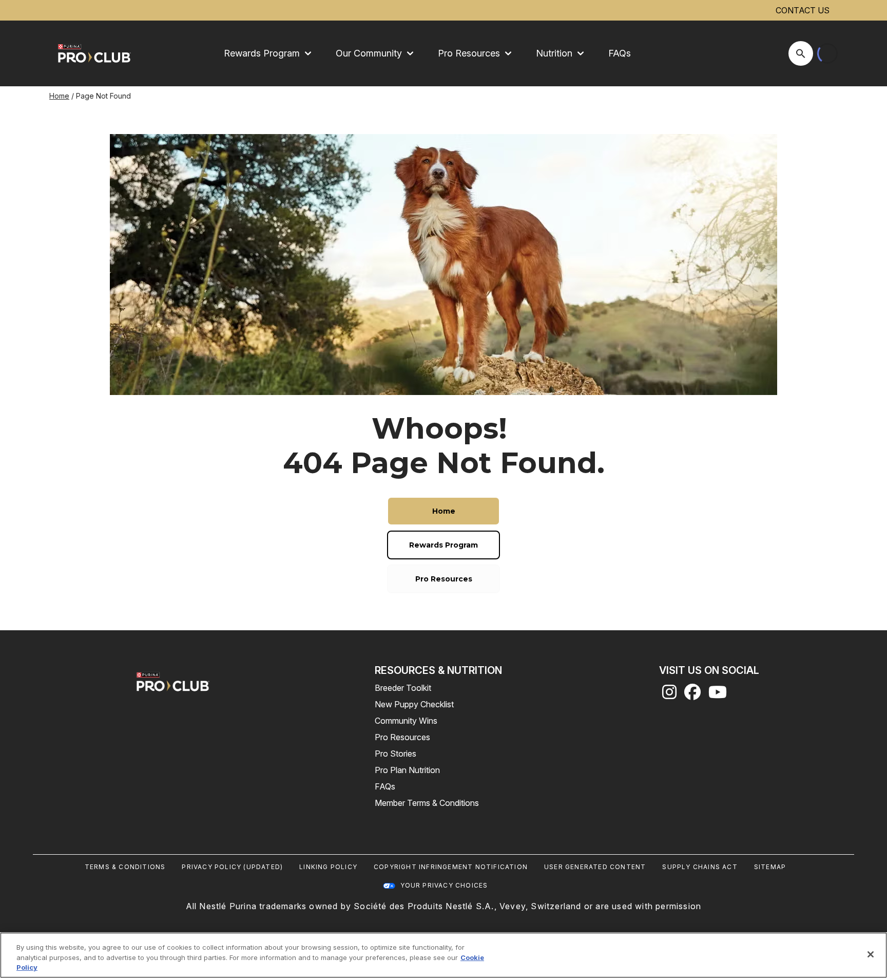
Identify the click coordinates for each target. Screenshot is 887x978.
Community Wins (406, 721)
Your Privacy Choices (444, 885)
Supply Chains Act (699, 867)
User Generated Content (595, 867)
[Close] (870, 954)
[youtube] (717, 695)
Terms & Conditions (125, 867)
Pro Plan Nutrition (407, 770)
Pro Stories (395, 753)
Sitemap (770, 867)
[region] (443, 955)
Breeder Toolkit (403, 688)
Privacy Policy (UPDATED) (232, 867)
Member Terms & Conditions (427, 803)
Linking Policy (328, 867)
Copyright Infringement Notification (451, 867)
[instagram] (669, 695)
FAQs (619, 53)
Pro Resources (402, 737)
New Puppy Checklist (414, 704)
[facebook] (692, 695)
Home (59, 95)
